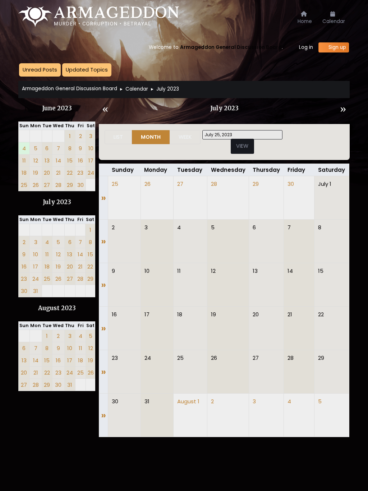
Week (185, 137)
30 (291, 184)
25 (115, 184)
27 (180, 184)
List (118, 137)
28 (214, 184)
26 (147, 184)
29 (256, 184)
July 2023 (57, 202)
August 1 (188, 401)
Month (151, 137)
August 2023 (57, 308)
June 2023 (57, 108)
